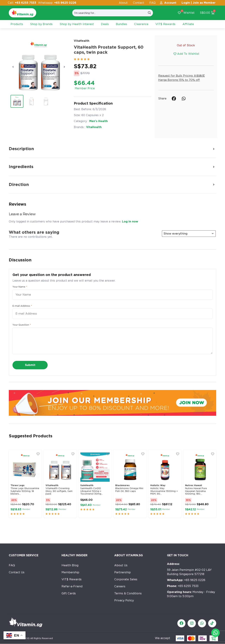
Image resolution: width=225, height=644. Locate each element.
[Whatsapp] (202, 623)
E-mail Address (22, 306)
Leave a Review (22, 214)
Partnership (122, 572)
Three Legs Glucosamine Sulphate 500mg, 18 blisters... (25, 491)
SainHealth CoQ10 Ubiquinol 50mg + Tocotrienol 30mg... (91, 491)
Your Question (21, 324)
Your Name (19, 286)
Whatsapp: (57, 2)
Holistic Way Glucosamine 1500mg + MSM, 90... (164, 491)
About (123, 2)
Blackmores (122, 485)
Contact (138, 2)
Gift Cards (69, 593)
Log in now (130, 221)
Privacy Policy (124, 600)
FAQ (152, 2)
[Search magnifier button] (149, 12)
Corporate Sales (125, 579)
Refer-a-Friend (72, 586)
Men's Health (98, 121)
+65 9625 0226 (186, 580)
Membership (70, 572)
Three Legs (17, 485)
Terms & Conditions (128, 593)
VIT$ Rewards (72, 579)
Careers (119, 586)
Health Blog (70, 565)
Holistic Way (157, 485)
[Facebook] (181, 623)
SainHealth (86, 485)
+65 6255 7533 (182, 586)
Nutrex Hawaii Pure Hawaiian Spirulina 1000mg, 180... (196, 491)
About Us (120, 565)
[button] (13, 66)
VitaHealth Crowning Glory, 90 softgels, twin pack (59, 491)
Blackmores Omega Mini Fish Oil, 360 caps (129, 489)
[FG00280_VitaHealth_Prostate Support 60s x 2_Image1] (39, 67)
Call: (22, 2)
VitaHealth (81, 40)
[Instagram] (192, 623)
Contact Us (16, 572)
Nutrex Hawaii (193, 485)
